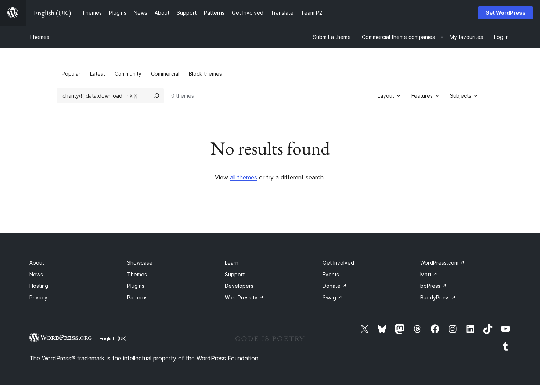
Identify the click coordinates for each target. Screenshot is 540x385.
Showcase (139, 262)
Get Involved (338, 262)
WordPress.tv (244, 297)
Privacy (38, 297)
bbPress (433, 286)
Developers (239, 286)
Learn (231, 262)
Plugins (135, 286)
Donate (335, 286)
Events (331, 274)
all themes (243, 177)
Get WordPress (505, 13)
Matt (429, 274)
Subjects (460, 95)
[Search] (156, 95)
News (36, 274)
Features (422, 95)
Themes (39, 37)
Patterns (137, 297)
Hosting (38, 286)
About (36, 262)
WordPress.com (442, 262)
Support (235, 274)
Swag (332, 297)
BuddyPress (438, 297)
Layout (386, 95)
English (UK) (113, 338)
